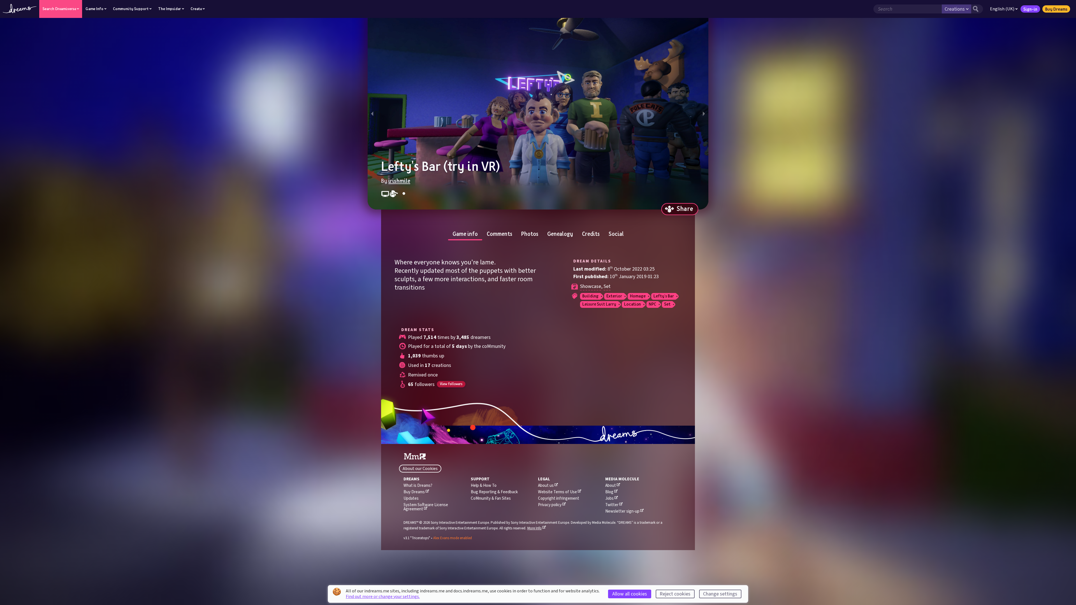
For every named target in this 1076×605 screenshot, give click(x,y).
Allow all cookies (629, 593)
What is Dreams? (418, 485)
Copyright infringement (558, 498)
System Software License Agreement (426, 507)
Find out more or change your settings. (383, 596)
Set (607, 286)
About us (546, 485)
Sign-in (1030, 9)
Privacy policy (550, 505)
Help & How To (484, 485)
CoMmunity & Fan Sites (491, 498)
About (610, 485)
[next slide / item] (703, 114)
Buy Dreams (1056, 9)
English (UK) (1002, 9)
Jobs (609, 498)
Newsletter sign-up (622, 511)
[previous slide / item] (372, 114)
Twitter (611, 505)
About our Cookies (420, 469)
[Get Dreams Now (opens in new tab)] (538, 435)
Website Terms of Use (557, 492)
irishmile (399, 180)
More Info (534, 528)
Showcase (590, 286)
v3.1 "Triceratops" (417, 538)
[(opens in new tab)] (415, 456)
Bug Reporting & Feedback (494, 492)
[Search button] (977, 8)
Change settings (720, 593)
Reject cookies (675, 593)
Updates (411, 498)
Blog (609, 492)
